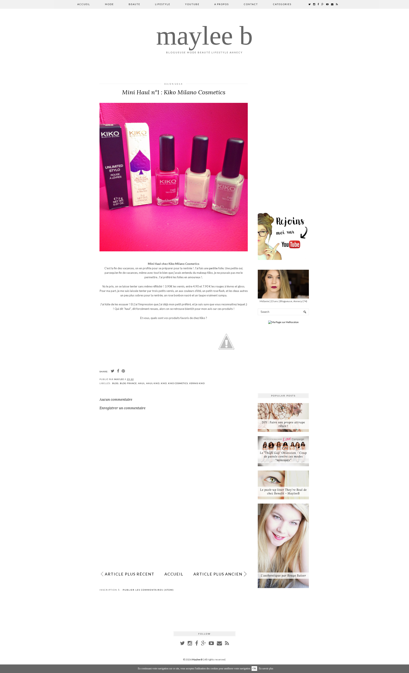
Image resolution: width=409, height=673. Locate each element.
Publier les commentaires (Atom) (148, 590)
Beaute (134, 4)
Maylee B (204, 35)
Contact (251, 4)
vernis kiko (197, 383)
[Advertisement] (173, 536)
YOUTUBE (192, 4)
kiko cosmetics (178, 383)
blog (115, 383)
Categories (282, 4)
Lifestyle (162, 4)
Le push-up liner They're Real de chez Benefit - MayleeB (283, 491)
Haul (141, 383)
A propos (221, 4)
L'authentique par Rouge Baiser (283, 575)
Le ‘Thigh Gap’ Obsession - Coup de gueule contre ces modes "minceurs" (283, 456)
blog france (128, 383)
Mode (109, 4)
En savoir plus (266, 668)
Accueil (83, 4)
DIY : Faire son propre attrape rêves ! (283, 424)
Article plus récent (129, 574)
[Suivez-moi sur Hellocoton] (283, 322)
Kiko (164, 383)
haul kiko (153, 383)
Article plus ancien (217, 574)
